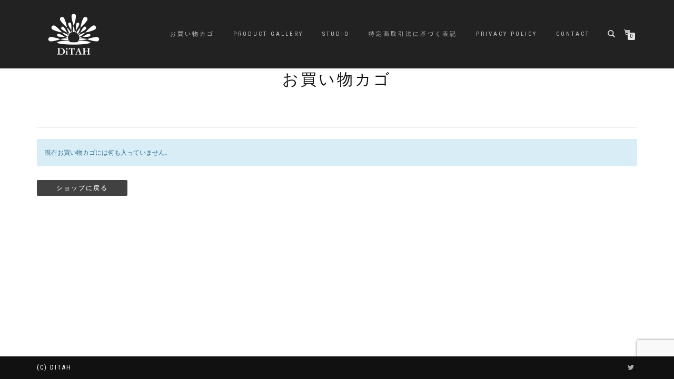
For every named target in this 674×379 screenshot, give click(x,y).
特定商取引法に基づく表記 (413, 34)
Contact (573, 34)
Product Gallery (268, 34)
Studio (336, 34)
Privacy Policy (506, 34)
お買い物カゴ (192, 34)
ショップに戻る (82, 188)
